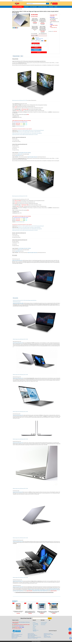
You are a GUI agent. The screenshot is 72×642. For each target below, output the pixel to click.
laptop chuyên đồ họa (22, 592)
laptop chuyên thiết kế (27, 592)
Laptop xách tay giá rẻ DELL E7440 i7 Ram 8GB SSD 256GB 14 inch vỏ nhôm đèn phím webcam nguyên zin (27, 133)
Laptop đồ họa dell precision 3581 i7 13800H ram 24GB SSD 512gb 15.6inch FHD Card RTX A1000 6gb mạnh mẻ (30, 612)
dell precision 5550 (36, 592)
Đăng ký (50, 618)
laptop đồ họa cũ (17, 592)
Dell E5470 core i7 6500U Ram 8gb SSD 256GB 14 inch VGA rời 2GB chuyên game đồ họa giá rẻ (30, 130)
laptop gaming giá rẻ (43, 589)
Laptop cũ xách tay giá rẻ (31, 636)
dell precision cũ (51, 592)
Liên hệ (56, 6)
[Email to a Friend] (15, 27)
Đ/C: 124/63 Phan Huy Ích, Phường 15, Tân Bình (53, 0)
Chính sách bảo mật (43, 623)
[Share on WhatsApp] (12, 27)
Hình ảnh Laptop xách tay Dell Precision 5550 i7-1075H (19, 100)
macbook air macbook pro (47, 637)
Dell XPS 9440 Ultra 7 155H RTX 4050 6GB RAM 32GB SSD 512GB (18, 611)
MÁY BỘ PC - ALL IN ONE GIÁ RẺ (35, 630)
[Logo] (17, 3)
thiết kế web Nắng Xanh (37, 641)
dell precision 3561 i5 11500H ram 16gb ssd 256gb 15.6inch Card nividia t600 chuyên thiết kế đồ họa (53, 612)
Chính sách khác (43, 624)
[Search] (47, 3)
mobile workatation (31, 592)
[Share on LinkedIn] (17, 27)
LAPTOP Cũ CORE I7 (15, 637)
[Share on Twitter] (14, 27)
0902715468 (55, 3)
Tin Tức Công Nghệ (33, 6)
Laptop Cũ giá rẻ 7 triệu (47, 636)
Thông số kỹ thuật (16, 56)
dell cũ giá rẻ (48, 592)
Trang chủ (26, 6)
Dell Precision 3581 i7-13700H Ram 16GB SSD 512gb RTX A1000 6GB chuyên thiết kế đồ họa (42, 612)
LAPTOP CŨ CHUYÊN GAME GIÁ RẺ (17, 634)
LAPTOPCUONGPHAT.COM (20, 126)
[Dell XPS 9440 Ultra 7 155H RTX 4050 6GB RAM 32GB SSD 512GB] (18, 606)
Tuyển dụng (51, 6)
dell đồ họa (45, 592)
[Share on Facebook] (13, 27)
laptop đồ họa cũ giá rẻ (41, 592)
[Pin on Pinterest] (16, 27)
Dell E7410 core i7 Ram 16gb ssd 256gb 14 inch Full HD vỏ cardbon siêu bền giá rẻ (29, 131)
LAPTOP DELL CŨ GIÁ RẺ (47, 633)
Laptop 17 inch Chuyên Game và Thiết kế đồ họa (34, 637)
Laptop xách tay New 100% (42, 6)
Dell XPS (13, 633)
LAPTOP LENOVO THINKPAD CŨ (32, 635)
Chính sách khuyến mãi (44, 622)
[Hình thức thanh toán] (39, 38)
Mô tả (22, 56)
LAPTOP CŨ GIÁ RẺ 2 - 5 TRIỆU (48, 634)
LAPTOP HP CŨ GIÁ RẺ (15, 635)
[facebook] (70, 638)
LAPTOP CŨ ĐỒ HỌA (19, 8)
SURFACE (45, 635)
